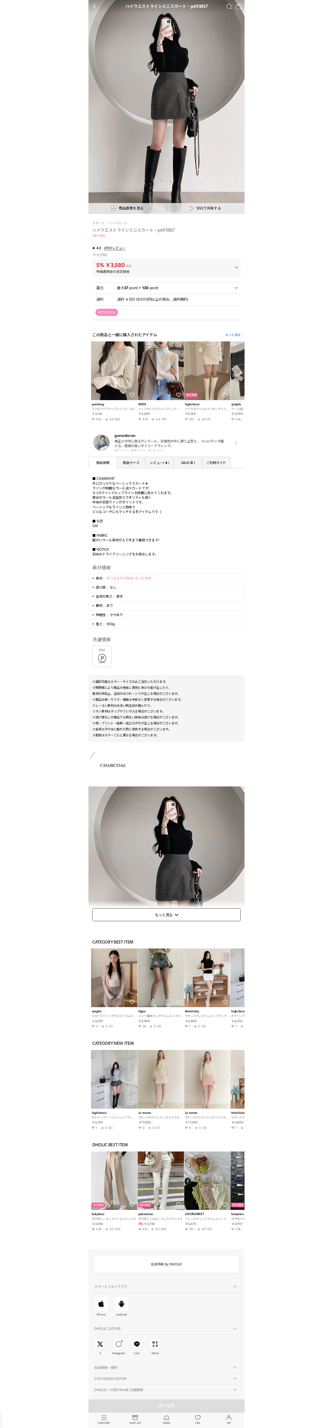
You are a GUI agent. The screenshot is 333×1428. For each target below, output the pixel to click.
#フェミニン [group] (107, 312)
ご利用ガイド (216, 462)
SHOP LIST (135, 1423)
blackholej (192, 1011)
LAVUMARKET (194, 1214)
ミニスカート (118, 223)
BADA (142, 404)
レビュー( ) (159, 462)
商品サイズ (131, 462)
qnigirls (96, 1011)
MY (229, 1423)
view (235, 442)
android (121, 1314)
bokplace (98, 1214)
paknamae (145, 1214)
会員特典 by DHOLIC (166, 1264)
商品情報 (103, 462)
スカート (98, 223)
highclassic (192, 404)
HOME (166, 1423)
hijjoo (142, 1011)
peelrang (98, 404)
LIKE (197, 1423)
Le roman (144, 1113)
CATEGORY (104, 1423)
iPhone (101, 1314)
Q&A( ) (188, 462)
